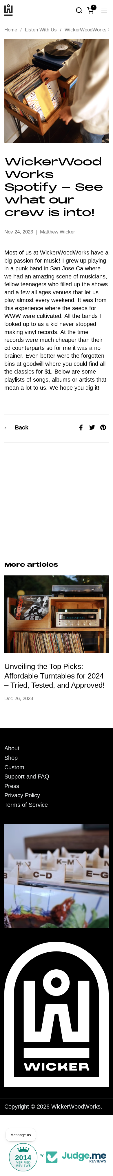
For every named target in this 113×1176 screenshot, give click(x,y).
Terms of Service (26, 805)
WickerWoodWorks (76, 1106)
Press (11, 786)
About (11, 748)
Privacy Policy (22, 795)
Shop (11, 758)
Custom (14, 767)
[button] (79, 10)
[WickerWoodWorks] (8, 10)
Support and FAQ (26, 776)
